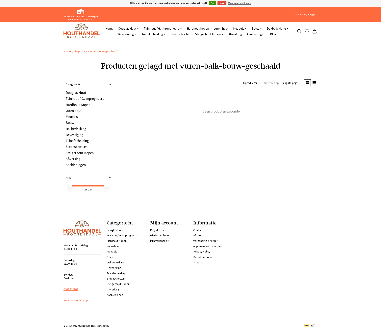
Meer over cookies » (239, 3)
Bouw (70, 122)
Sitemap (198, 262)
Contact (198, 230)
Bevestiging (74, 135)
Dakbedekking (76, 129)
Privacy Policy (201, 251)
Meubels (72, 117)
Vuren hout (221, 28)
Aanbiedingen (256, 34)
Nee (222, 3)
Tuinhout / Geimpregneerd (85, 98)
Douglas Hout (76, 92)
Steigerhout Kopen (80, 153)
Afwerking (235, 34)
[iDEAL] (306, 326)
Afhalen (197, 235)
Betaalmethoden (203, 257)
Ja (212, 3)
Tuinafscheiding (77, 141)
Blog (273, 34)
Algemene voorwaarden (207, 246)
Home (109, 28)
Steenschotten (180, 34)
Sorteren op (271, 83)
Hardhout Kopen (198, 28)
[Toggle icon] (299, 31)
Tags (77, 51)
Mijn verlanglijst (159, 241)
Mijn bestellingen (160, 235)
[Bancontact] (312, 326)
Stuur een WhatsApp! (76, 300)
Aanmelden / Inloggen (305, 14)
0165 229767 (71, 289)
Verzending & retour (205, 241)
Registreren (157, 230)
